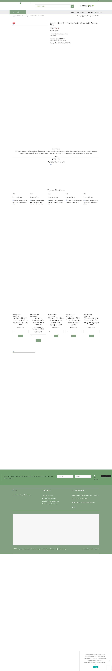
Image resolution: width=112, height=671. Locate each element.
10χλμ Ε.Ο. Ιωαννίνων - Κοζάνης (89, 495)
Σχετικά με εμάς (47, 495)
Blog (72, 12)
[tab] (56, 149)
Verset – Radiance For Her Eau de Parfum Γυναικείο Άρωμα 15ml (38, 323)
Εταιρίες (90, 12)
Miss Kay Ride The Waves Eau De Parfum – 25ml (74, 321)
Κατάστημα (80, 12)
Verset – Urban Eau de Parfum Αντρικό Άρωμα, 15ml (20, 321)
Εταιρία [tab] (56, 156)
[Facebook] (96, 1)
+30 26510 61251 (83, 499)
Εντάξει (95, 667)
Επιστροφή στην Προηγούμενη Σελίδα (88, 16)
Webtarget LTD (94, 549)
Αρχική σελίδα (17, 16)
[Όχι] (109, 661)
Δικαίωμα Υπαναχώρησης (50, 501)
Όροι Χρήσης (96, 478)
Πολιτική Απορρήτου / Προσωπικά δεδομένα (44, 549)
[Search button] (72, 6)
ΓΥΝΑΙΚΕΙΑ (41, 16)
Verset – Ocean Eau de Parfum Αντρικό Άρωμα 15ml (91, 321)
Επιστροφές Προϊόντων (50, 504)
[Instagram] (98, 1)
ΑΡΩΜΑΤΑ (33, 16)
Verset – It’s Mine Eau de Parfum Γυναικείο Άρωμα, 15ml (56, 321)
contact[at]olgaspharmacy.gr (85, 502)
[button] (20, 336)
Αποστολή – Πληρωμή (49, 498)
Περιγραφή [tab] (56, 149)
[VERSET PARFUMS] (56, 169)
